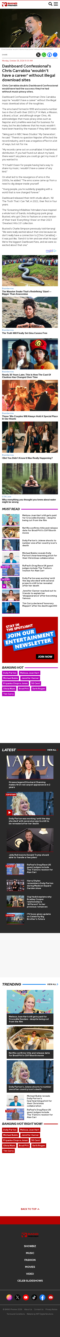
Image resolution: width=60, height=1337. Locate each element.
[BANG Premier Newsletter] (51, 1297)
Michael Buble (10, 678)
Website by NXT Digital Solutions (40, 1314)
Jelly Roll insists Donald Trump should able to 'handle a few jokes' (29, 856)
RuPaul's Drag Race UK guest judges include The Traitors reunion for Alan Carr (37, 568)
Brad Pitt (24, 688)
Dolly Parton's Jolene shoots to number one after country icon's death (39, 543)
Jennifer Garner (30, 678)
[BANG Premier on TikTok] (34, 1297)
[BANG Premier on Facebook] (42, 1297)
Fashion (30, 1260)
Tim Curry (8, 694)
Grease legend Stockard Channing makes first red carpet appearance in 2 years (29, 785)
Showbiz (30, 1246)
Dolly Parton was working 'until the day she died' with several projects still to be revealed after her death (38, 582)
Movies (30, 1267)
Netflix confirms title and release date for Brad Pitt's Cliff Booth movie (40, 530)
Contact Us (38, 1309)
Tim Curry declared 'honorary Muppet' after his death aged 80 (39, 604)
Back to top (29, 1209)
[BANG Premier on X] (18, 1297)
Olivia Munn (9, 688)
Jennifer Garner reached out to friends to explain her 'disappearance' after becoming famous (39, 594)
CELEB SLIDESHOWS (30, 1281)
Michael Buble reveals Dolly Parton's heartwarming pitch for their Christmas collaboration (39, 555)
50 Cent (35, 683)
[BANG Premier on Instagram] (9, 1297)
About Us (28, 1309)
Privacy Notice (51, 1309)
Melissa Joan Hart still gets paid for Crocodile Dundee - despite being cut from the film (39, 518)
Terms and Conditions (16, 1314)
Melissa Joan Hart (29, 673)
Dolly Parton (9, 673)
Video (30, 1274)
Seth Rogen (38, 688)
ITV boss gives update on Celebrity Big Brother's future (39, 916)
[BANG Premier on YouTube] (26, 1297)
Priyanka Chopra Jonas (15, 683)
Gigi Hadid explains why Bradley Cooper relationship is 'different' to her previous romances (39, 901)
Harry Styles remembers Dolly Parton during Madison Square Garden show (40, 884)
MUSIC (30, 1253)
